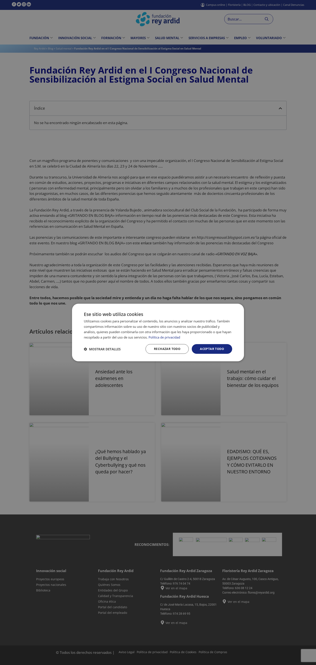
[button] (102, 349)
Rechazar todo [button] (167, 349)
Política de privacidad (164, 337)
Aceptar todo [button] (212, 349)
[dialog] (158, 332)
